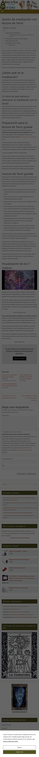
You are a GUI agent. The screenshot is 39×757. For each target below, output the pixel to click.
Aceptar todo (19, 752)
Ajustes (20, 747)
